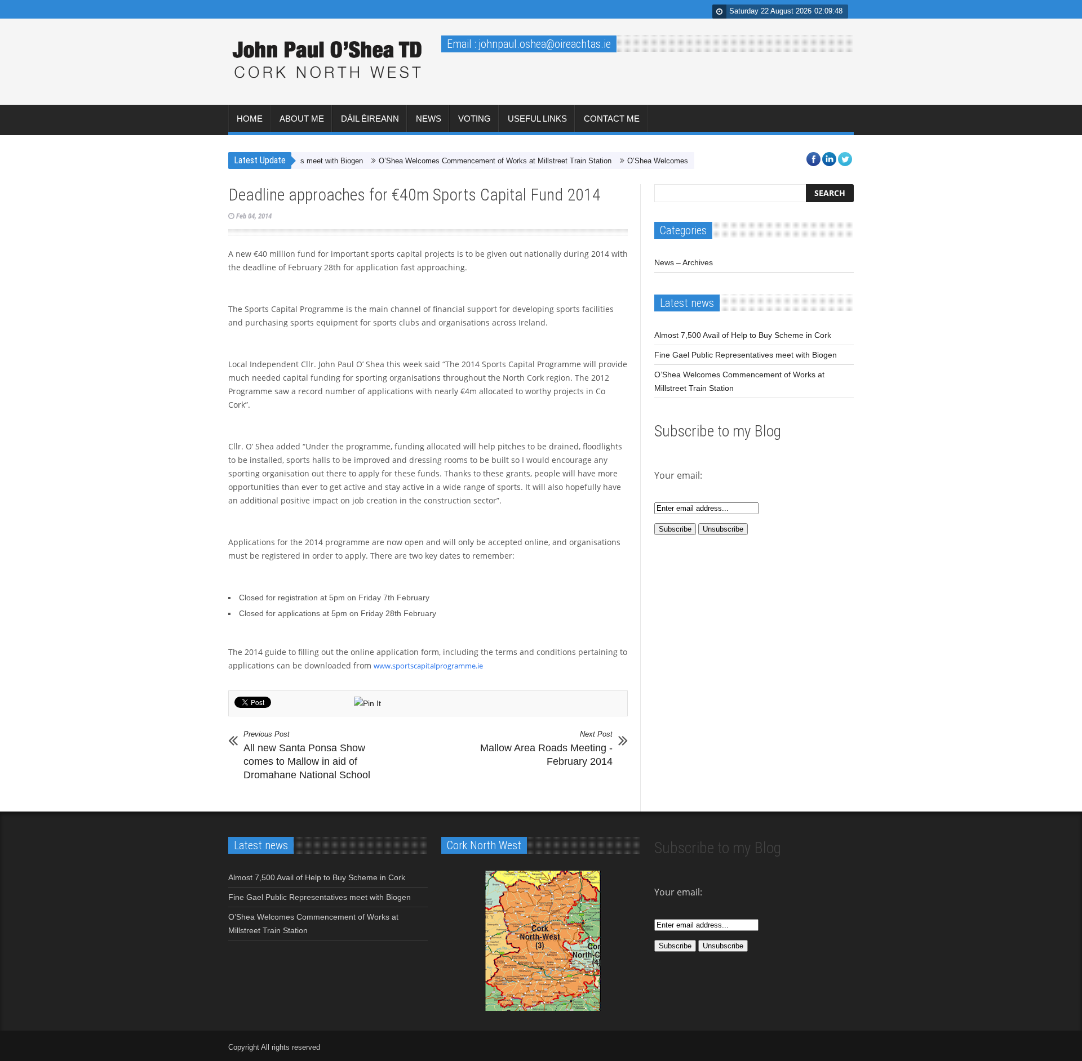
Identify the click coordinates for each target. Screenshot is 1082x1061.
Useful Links (537, 118)
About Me (302, 118)
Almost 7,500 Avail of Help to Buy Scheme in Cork (742, 335)
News (428, 118)
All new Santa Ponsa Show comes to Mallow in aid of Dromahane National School (306, 755)
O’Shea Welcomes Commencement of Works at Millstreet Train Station (473, 161)
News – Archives (683, 262)
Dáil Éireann (370, 118)
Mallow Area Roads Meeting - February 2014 (546, 748)
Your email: (678, 892)
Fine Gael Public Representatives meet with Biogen (745, 354)
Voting (474, 118)
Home (250, 118)
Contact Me (612, 118)
